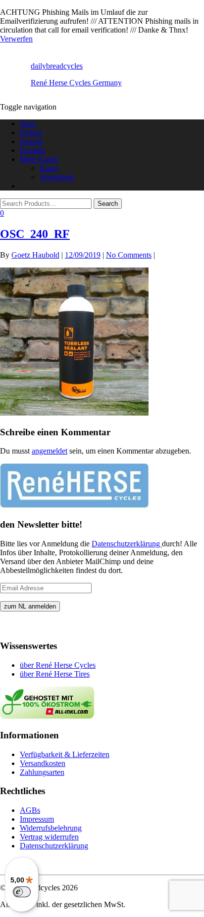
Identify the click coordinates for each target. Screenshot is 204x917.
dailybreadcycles (57, 66)
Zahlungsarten (42, 772)
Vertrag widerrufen (49, 837)
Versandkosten (42, 763)
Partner (31, 132)
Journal (31, 141)
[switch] (22, 891)
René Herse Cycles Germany (76, 82)
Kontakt (32, 150)
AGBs (30, 810)
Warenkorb (57, 177)
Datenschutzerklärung (127, 543)
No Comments (129, 255)
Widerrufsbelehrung (51, 828)
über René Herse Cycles (58, 665)
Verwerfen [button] (16, 39)
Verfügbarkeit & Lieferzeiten (64, 754)
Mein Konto (39, 159)
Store (28, 123)
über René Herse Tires (55, 674)
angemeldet (49, 451)
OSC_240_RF (35, 234)
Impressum (37, 819)
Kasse (49, 168)
